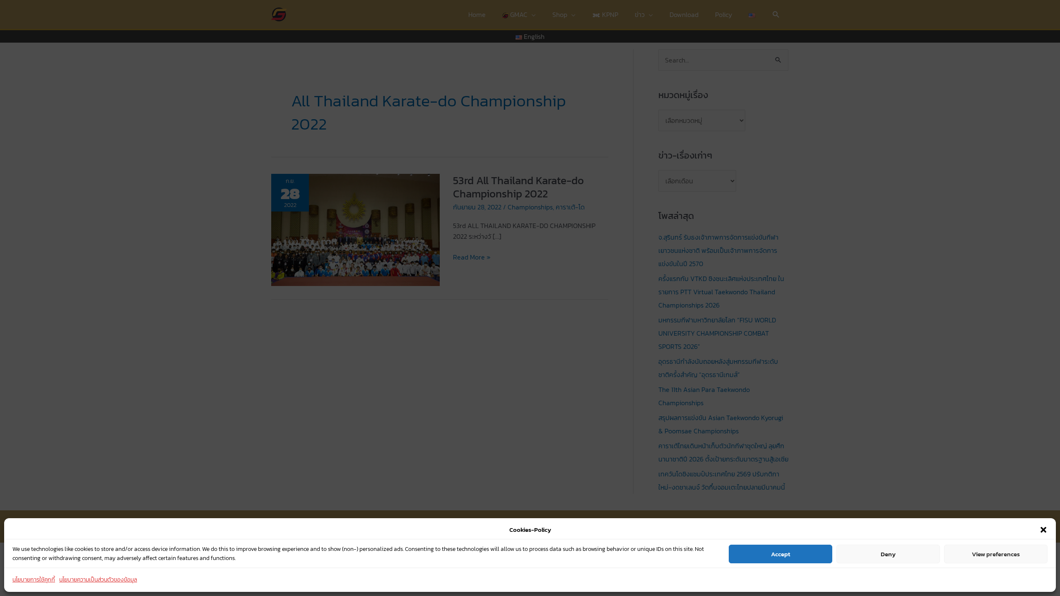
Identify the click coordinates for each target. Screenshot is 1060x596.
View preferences (996, 554)
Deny (888, 554)
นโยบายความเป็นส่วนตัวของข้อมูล (98, 580)
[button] (1043, 530)
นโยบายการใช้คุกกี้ (33, 580)
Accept (780, 554)
